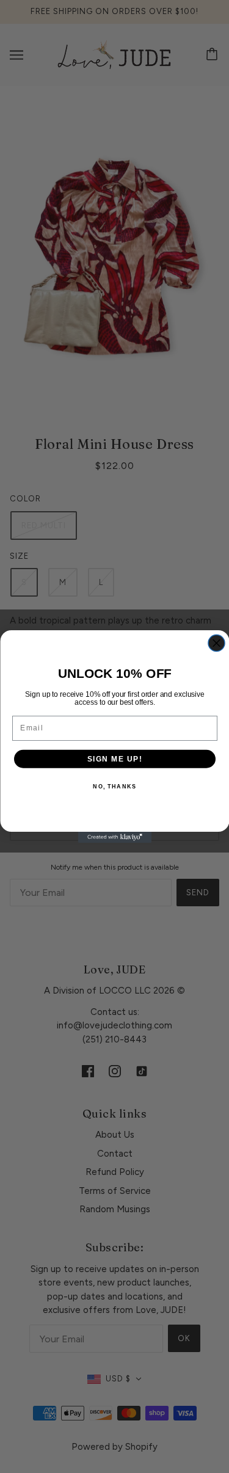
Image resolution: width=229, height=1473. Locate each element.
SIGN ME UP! (114, 759)
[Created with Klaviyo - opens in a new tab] (114, 837)
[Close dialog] (216, 643)
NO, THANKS (114, 787)
